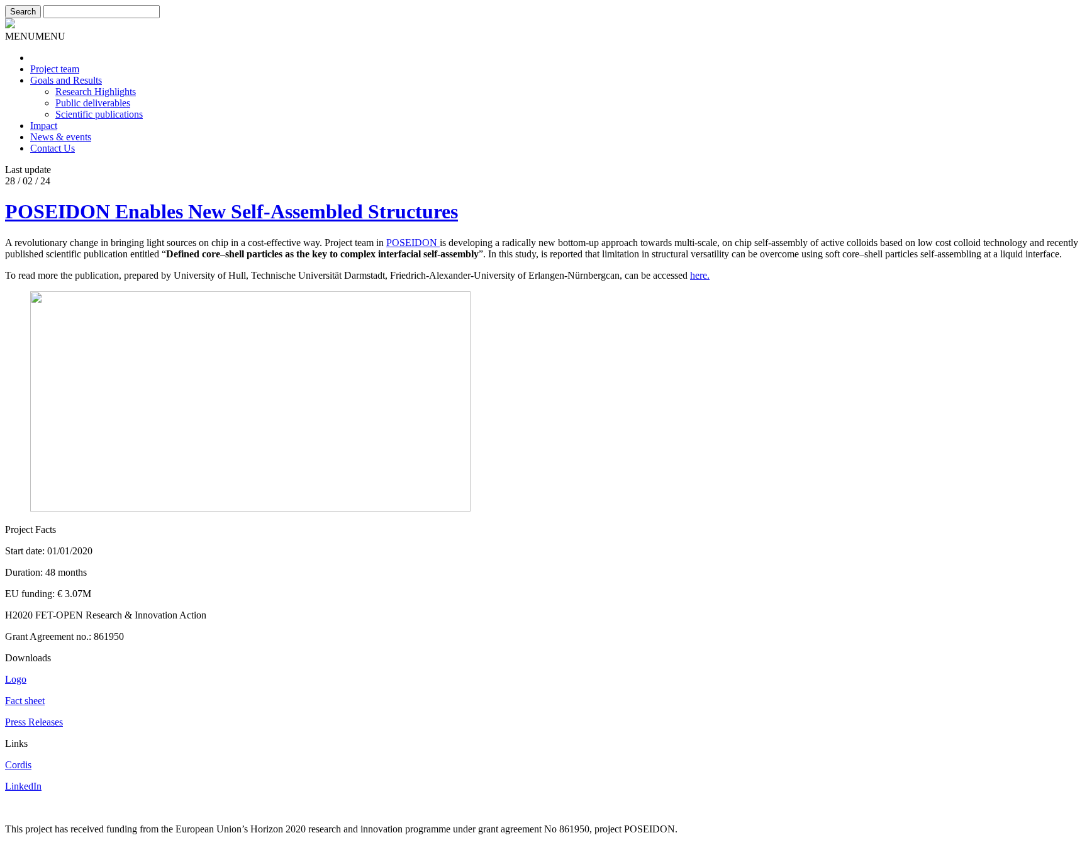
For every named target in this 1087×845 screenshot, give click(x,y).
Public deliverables (92, 103)
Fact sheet (25, 700)
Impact (43, 125)
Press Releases (34, 722)
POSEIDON (413, 242)
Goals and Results (66, 80)
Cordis (18, 764)
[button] (35, 36)
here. (700, 275)
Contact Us (52, 148)
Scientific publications (99, 114)
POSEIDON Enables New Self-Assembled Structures (231, 211)
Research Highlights (95, 91)
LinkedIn (23, 786)
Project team (54, 69)
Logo (15, 679)
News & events (60, 137)
